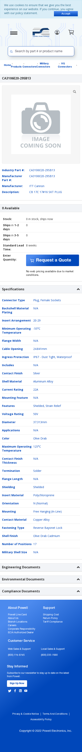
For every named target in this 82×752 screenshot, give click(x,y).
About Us (13, 618)
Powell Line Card (17, 615)
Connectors (29, 67)
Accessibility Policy (41, 719)
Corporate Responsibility (21, 629)
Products (16, 67)
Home (7, 65)
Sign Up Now (17, 683)
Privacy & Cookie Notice (25, 714)
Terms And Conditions (55, 714)
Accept (66, 13)
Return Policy (50, 618)
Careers (12, 625)
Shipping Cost (51, 615)
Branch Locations (17, 622)
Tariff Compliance (52, 622)
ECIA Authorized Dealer (21, 632)
